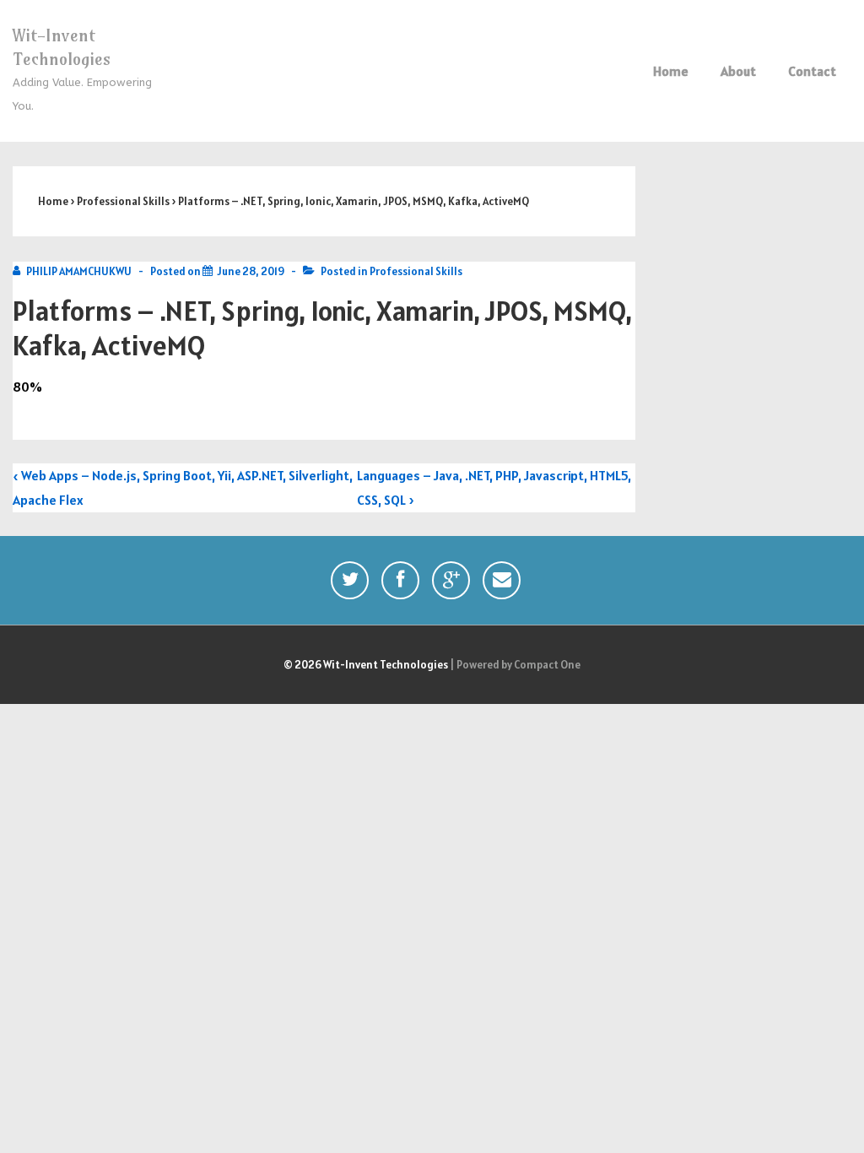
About (738, 70)
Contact (812, 70)
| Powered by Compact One (515, 665)
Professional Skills (416, 271)
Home (670, 70)
